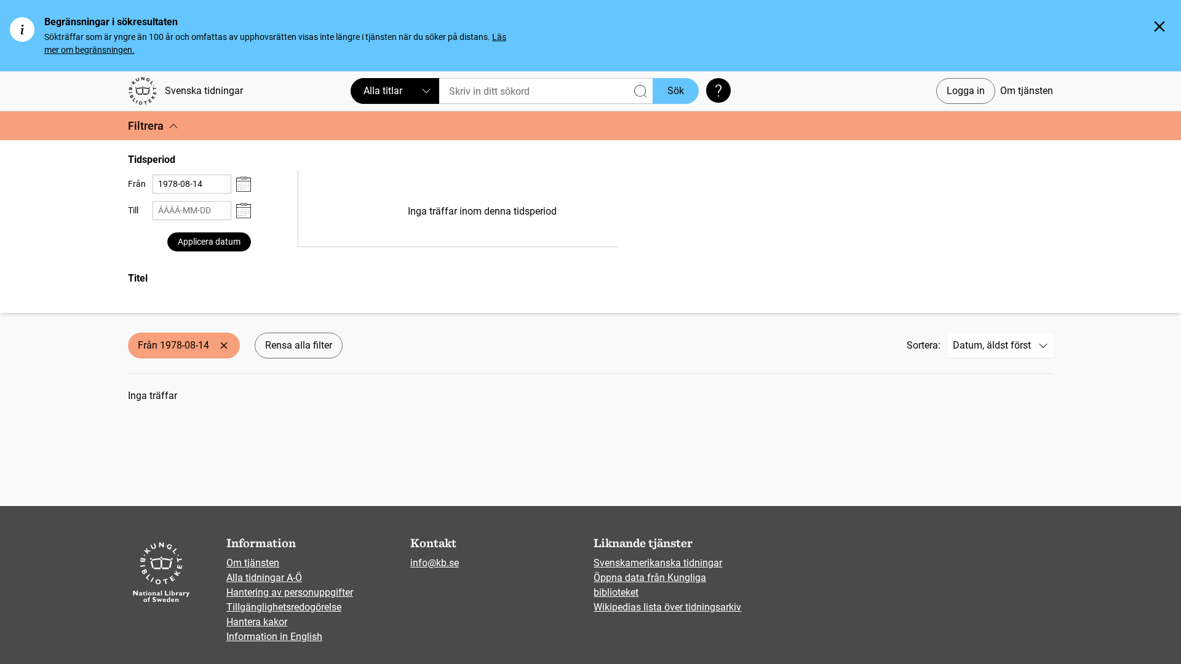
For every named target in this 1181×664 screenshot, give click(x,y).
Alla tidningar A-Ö (264, 577)
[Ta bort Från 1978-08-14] (224, 345)
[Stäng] (1159, 26)
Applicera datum (209, 242)
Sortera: (923, 345)
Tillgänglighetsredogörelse (283, 607)
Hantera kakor (256, 622)
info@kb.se (434, 563)
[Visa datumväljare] (243, 184)
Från (137, 184)
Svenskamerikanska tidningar (658, 563)
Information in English (274, 636)
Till (133, 210)
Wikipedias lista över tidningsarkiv (667, 607)
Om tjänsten (1026, 91)
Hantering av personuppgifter (289, 592)
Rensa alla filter (298, 345)
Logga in (966, 91)
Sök (675, 91)
